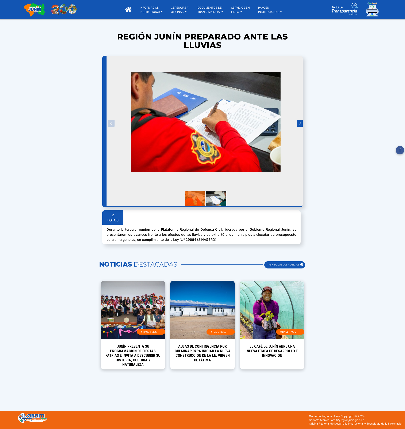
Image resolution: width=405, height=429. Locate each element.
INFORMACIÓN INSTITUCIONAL (150, 10)
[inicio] (34, 10)
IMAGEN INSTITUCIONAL (269, 10)
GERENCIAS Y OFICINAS (180, 10)
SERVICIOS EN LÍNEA (240, 10)
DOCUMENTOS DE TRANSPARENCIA (209, 10)
